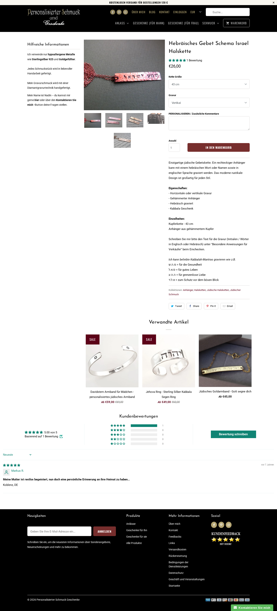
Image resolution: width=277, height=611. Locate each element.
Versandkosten (177, 549)
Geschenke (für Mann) (148, 23)
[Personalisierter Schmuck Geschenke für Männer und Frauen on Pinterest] (119, 12)
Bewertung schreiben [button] (233, 434)
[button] (178, 60)
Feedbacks (175, 536)
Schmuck (209, 23)
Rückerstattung (178, 555)
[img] (11, 465)
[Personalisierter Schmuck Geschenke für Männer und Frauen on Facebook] (112, 12)
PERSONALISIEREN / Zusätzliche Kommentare (194, 113)
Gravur (172, 95)
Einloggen (180, 12)
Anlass (120, 23)
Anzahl (172, 140)
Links (172, 543)
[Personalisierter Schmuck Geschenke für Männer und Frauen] (53, 18)
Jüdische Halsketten (218, 290)
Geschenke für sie (136, 536)
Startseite (174, 585)
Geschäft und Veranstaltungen (187, 579)
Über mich (138, 12)
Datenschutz (176, 572)
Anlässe (130, 523)
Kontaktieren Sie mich (253, 607)
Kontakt (164, 12)
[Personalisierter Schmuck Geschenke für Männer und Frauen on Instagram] (125, 12)
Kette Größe (175, 76)
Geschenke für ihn (136, 530)
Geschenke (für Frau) (183, 23)
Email (230, 306)
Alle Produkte (134, 543)
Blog (152, 12)
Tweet (178, 306)
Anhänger (188, 290)
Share (196, 306)
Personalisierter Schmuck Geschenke (58, 599)
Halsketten (200, 290)
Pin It (213, 306)
